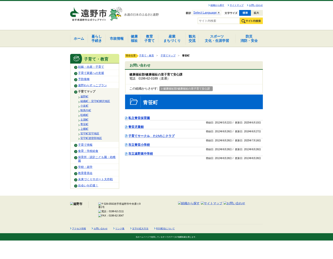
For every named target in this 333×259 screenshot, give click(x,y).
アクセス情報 (79, 228)
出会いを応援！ (88, 185)
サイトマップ (237, 5)
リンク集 (119, 228)
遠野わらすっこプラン (92, 85)
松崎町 (84, 115)
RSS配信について (165, 228)
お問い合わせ (256, 5)
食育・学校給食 (88, 151)
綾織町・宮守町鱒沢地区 (95, 101)
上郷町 (84, 128)
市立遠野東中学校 (140, 153)
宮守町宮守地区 (89, 133)
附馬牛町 (85, 110)
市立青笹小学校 (139, 144)
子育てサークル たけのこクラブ (151, 135)
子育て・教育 (146, 55)
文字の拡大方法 (140, 228)
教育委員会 (85, 173)
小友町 (84, 105)
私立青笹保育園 (139, 118)
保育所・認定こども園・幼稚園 (97, 159)
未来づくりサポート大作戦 (95, 179)
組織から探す (217, 5)
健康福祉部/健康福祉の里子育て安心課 (186, 88)
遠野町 (84, 96)
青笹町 (84, 124)
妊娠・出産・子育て (91, 66)
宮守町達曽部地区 (91, 138)
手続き (97, 38)
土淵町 (84, 119)
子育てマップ (86, 91)
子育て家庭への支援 (91, 73)
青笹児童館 (136, 126)
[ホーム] (89, 12)
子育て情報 (85, 144)
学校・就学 (85, 166)
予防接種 (84, 79)
